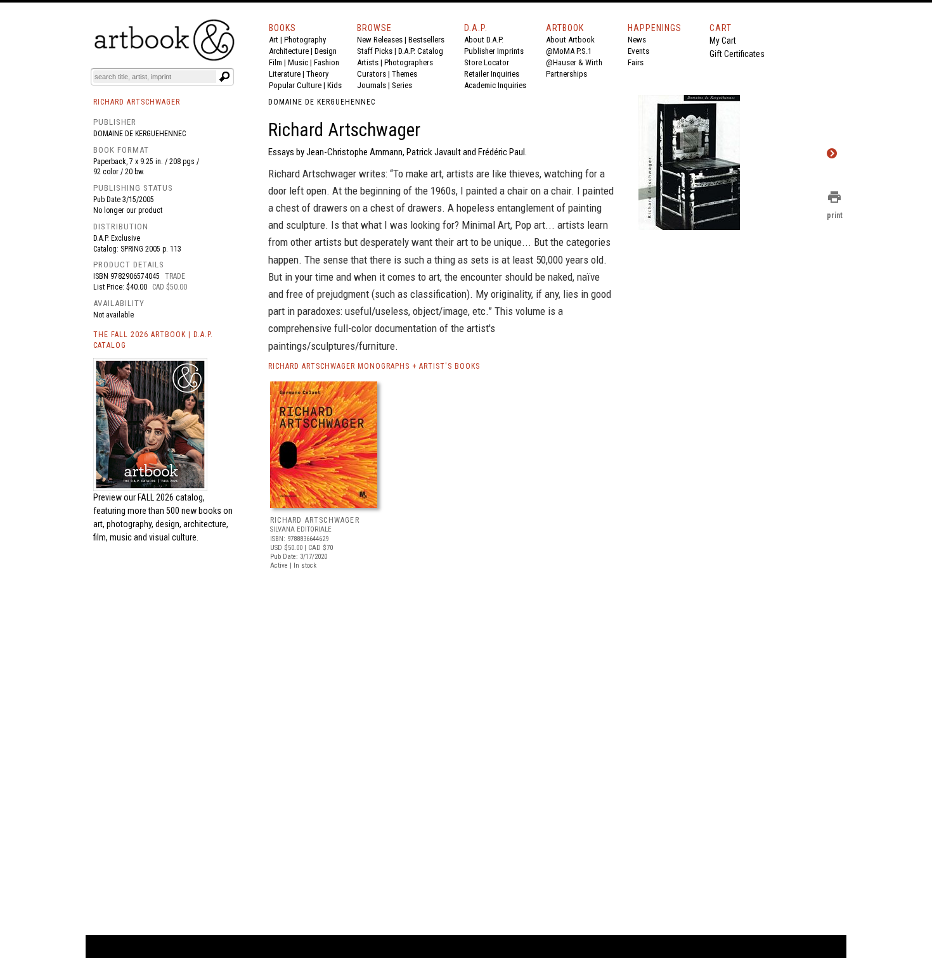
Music (298, 62)
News (637, 39)
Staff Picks (374, 51)
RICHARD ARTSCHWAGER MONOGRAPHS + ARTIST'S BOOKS (374, 366)
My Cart (722, 40)
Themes (404, 74)
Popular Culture (295, 85)
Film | (278, 62)
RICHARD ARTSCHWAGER (314, 520)
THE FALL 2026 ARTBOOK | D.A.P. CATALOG (153, 340)
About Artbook (570, 39)
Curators (371, 74)
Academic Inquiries (495, 85)
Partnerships (566, 74)
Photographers (408, 62)
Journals (371, 85)
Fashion (326, 62)
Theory (317, 74)
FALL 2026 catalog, (171, 497)
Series (402, 85)
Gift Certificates (737, 54)
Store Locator (486, 62)
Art (273, 39)
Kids (334, 85)
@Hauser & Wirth (574, 62)
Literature (285, 74)
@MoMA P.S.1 (569, 51)
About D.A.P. (483, 39)
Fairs (636, 62)
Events (638, 51)
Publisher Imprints (494, 51)
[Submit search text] (224, 76)
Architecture (289, 51)
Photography (305, 39)
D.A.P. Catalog (420, 51)
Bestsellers (426, 39)
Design (325, 51)
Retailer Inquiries (491, 74)
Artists (368, 62)
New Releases (380, 39)
